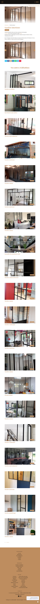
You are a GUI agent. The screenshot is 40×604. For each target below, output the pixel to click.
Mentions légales (20, 599)
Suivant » (8, 542)
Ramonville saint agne (23, 576)
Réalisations (6, 25)
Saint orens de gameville (23, 577)
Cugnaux (14, 581)
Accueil (19, 553)
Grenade (23, 582)
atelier (21, 33)
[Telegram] (18, 61)
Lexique (19, 559)
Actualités (19, 557)
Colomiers (14, 577)
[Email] (11, 61)
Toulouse (14, 576)
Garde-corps (19, 567)
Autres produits (19, 571)
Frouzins (23, 580)
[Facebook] (8, 61)
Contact (19, 558)
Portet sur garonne (23, 578)
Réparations (19, 554)
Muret (14, 583)
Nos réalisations (19, 555)
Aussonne (23, 581)
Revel (23, 583)
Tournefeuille (14, 580)
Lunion (14, 587)
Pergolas (19, 569)
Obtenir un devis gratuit (34, 5)
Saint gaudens (23, 586)
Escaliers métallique (19, 564)
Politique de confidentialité (11, 599)
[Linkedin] (13, 61)
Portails (19, 568)
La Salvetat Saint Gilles (23, 587)
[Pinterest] (20, 61)
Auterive (23, 585)
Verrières (6, 33)
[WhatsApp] (15, 61)
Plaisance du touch (14, 582)
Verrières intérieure (19, 566)
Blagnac (14, 578)
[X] (6, 61)
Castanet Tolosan (14, 586)
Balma (14, 585)
